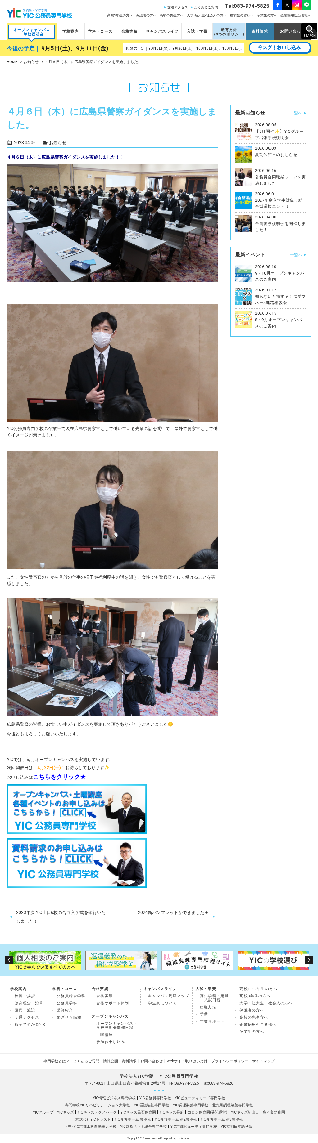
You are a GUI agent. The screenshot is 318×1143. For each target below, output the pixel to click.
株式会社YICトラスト (93, 1119)
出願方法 (208, 1007)
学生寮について (162, 1003)
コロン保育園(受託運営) (207, 1112)
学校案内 (70, 31)
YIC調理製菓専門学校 (190, 1105)
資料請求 (260, 31)
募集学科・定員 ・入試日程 (214, 998)
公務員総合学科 (71, 996)
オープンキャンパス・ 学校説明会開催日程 (116, 1025)
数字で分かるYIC (30, 1024)
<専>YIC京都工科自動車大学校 (91, 1126)
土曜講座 (104, 1035)
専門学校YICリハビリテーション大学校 (97, 1105)
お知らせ (31, 62)
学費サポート (212, 1021)
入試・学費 (197, 31)
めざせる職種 (69, 1017)
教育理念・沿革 (29, 1003)
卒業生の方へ (267, 15)
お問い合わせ (292, 31)
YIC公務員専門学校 (155, 1098)
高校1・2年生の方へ (258, 989)
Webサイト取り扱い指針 (186, 1061)
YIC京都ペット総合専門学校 (143, 1126)
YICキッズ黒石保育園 (138, 1112)
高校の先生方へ (172, 15)
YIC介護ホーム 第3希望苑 (222, 1119)
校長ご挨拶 (25, 996)
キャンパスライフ (162, 31)
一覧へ (296, 113)
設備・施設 (25, 1010)
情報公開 (110, 1061)
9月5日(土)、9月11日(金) (74, 48)
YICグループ (43, 1112)
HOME (12, 62)
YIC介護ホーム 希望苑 (133, 1119)
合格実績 (129, 31)
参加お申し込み (110, 1042)
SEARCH (309, 31)
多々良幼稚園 (274, 1112)
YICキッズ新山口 (245, 1112)
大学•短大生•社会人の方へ (207, 15)
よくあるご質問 (206, 7)
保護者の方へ (146, 15)
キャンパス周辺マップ (168, 996)
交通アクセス (177, 7)
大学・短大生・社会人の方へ (266, 1003)
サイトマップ (263, 1061)
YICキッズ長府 (172, 1112)
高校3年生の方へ (120, 15)
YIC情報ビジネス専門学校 (114, 1098)
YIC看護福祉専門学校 (151, 1105)
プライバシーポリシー (229, 1061)
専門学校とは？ (56, 1061)
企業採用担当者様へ (295, 15)
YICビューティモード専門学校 (200, 1098)
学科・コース (100, 31)
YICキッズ (65, 1112)
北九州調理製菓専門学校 (232, 1105)
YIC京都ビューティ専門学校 (193, 1126)
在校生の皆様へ (242, 15)
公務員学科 (67, 1003)
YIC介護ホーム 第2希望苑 (176, 1119)
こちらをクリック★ (59, 776)
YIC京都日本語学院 (236, 1126)
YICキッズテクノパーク (97, 1112)
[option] (45, 960)
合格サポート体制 (112, 1003)
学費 (204, 1014)
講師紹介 (65, 1010)
